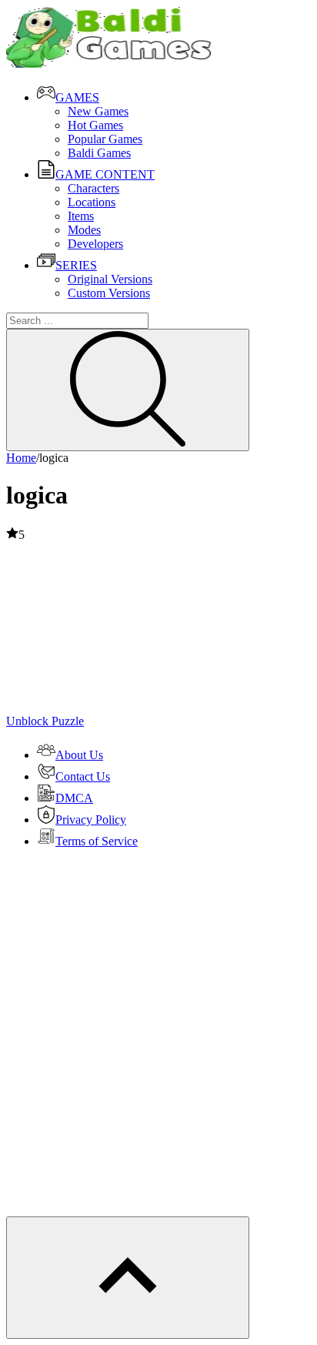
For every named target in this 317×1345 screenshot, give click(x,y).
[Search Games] (127, 390)
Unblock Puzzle (45, 721)
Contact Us (82, 776)
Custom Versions (109, 292)
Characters (93, 188)
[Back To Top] (127, 1277)
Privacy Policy (90, 819)
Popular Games (105, 139)
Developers (95, 243)
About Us (79, 754)
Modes (84, 229)
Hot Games (95, 125)
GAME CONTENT (105, 174)
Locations (91, 202)
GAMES (77, 97)
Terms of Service (96, 841)
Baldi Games (99, 152)
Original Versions (110, 279)
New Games (98, 111)
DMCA (74, 798)
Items (81, 215)
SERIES (76, 265)
